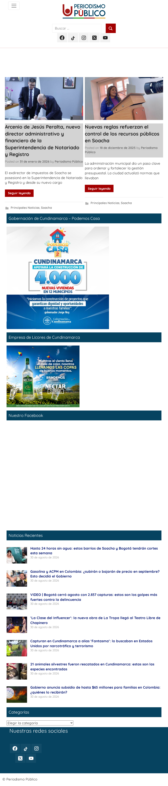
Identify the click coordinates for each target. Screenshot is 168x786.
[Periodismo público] (14, 6)
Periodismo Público (69, 161)
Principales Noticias (25, 208)
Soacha (46, 208)
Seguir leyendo (19, 193)
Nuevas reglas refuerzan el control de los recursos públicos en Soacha (122, 134)
